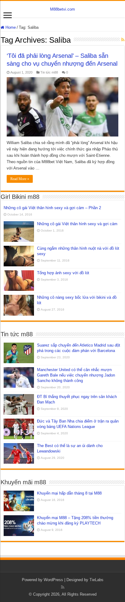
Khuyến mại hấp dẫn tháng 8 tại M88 (69, 493)
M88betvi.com (62, 9)
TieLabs (96, 579)
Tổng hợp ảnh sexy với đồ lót (63, 273)
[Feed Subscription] (122, 39)
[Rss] (62, 587)
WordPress (53, 579)
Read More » (19, 179)
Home (10, 27)
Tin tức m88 (49, 72)
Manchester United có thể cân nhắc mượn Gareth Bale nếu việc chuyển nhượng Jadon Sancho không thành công (76, 375)
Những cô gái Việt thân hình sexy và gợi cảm (77, 224)
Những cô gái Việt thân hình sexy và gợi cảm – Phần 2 (52, 208)
